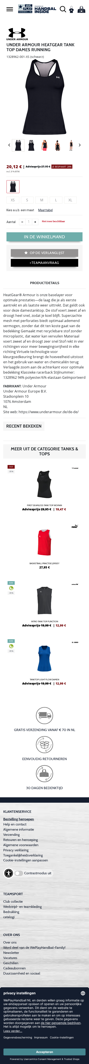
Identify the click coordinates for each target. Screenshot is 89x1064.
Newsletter (11, 953)
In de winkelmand (44, 236)
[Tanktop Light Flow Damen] (44, 664)
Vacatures (10, 958)
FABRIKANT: (12, 386)
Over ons (10, 942)
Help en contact (14, 824)
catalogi (8, 917)
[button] (9, 9)
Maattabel (45, 210)
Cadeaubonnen (14, 968)
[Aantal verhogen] (35, 222)
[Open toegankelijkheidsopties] (8, 873)
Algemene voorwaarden (20, 845)
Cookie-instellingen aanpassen (25, 860)
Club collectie (13, 901)
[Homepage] (37, 8)
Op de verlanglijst (47, 253)
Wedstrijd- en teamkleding (22, 907)
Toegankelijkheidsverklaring (23, 855)
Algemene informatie (18, 829)
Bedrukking (11, 912)
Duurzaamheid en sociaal (21, 973)
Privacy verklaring (16, 850)
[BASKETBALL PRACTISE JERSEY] (44, 548)
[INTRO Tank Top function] (44, 606)
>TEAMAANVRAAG (44, 263)
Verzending (11, 835)
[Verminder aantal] (22, 222)
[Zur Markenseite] (17, 34)
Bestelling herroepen (18, 819)
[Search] (63, 8)
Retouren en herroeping (20, 840)
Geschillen (10, 963)
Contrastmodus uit (37, 873)
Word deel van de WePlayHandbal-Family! (34, 947)
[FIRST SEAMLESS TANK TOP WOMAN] (44, 490)
